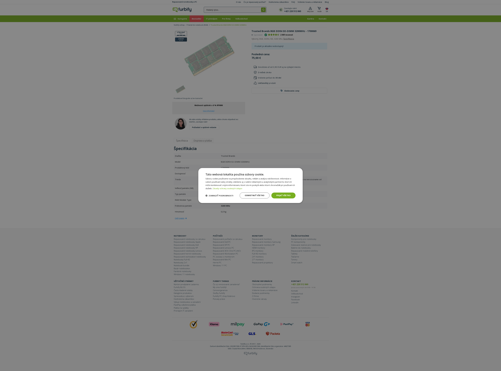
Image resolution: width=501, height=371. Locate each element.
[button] (219, 195)
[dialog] (250, 185)
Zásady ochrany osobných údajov (227, 188)
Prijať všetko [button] (283, 195)
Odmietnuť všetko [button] (254, 195)
